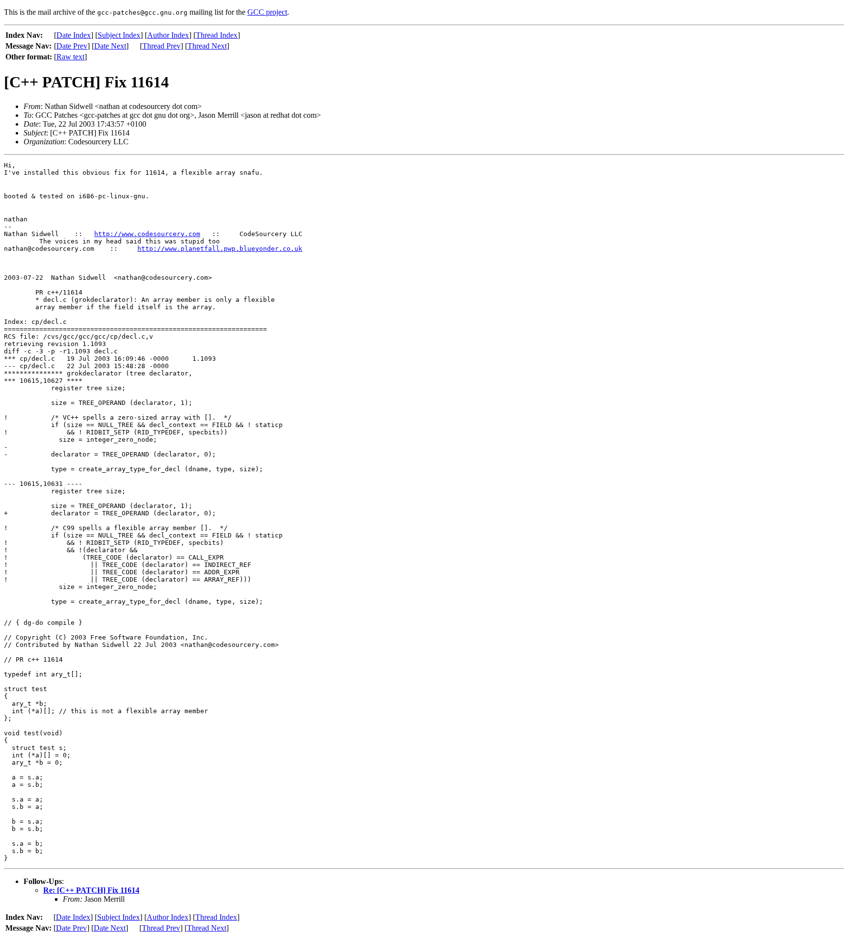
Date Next (110, 46)
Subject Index (119, 35)
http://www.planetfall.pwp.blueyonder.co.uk (219, 248)
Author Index (168, 35)
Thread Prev (161, 46)
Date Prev (71, 46)
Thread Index (217, 35)
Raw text (70, 57)
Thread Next (207, 46)
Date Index (73, 35)
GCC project (267, 12)
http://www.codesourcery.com (147, 234)
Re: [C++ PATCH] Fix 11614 (91, 890)
